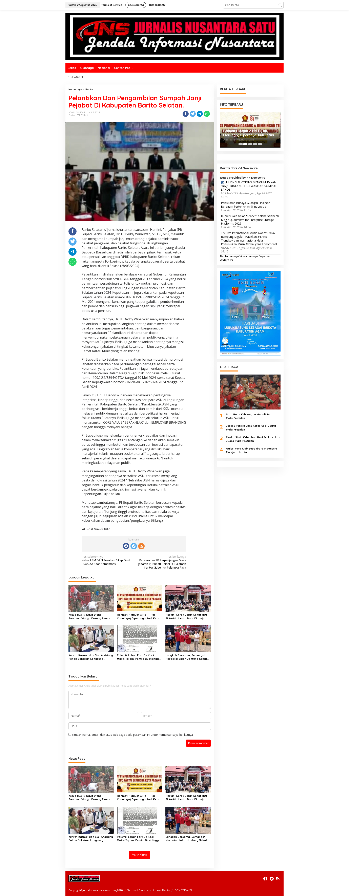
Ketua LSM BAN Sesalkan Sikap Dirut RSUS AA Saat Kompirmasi (106, 560)
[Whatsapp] (207, 114)
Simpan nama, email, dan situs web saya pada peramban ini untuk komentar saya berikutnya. (132, 735)
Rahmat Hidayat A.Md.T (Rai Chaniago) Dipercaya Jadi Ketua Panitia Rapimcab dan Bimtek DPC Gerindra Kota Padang (139, 616)
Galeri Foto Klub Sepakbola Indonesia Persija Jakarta (251, 450)
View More (139, 855)
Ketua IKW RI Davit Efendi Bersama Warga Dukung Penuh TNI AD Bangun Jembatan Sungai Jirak (90, 616)
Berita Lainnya (229, 256)
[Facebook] (126, 546)
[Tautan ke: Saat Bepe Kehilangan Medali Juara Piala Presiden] (250, 391)
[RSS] (141, 546)
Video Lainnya (249, 256)
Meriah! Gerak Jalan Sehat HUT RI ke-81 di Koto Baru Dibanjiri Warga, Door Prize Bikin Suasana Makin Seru (187, 616)
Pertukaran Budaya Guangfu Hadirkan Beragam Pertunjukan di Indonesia (245, 204)
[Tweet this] (193, 114)
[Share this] (186, 114)
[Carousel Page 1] (241, 144)
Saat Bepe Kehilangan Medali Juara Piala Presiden (250, 416)
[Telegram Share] (200, 114)
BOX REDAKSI (183, 890)
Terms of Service (137, 890)
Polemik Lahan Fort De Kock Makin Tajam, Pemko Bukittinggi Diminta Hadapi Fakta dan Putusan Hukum (138, 657)
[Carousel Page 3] (250, 144)
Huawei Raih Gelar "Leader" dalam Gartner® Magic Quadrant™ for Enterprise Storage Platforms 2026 (250, 219)
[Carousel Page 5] (260, 144)
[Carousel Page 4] (255, 144)
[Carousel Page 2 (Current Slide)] (245, 144)
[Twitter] (133, 546)
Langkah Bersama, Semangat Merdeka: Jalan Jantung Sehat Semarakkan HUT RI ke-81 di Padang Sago (186, 657)
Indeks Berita (161, 890)
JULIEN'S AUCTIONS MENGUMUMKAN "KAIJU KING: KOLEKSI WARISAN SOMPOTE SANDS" (249, 185)
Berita (71, 115)
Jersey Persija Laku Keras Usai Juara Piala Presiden (251, 427)
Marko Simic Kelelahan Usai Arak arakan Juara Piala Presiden (253, 438)
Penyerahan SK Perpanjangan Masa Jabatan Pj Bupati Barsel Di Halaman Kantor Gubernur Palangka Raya (162, 562)
